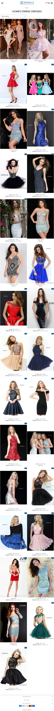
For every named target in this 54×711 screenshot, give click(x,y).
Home (26, 7)
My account (26, 703)
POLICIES (26, 700)
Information (27, 696)
